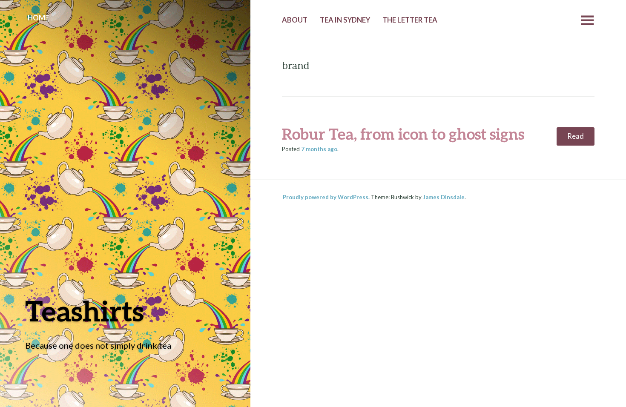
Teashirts (84, 310)
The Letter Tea (409, 20)
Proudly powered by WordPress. (326, 197)
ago (319, 149)
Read (575, 136)
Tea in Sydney (345, 20)
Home (38, 18)
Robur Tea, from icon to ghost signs (403, 133)
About (294, 20)
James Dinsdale (444, 197)
